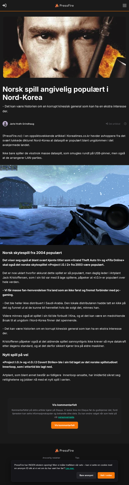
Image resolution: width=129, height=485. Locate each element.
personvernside (66, 417)
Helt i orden (106, 475)
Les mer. (70, 468)
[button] (64, 416)
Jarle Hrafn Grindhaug (22, 123)
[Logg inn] (5, 5)
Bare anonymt (86, 475)
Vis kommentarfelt (65, 425)
